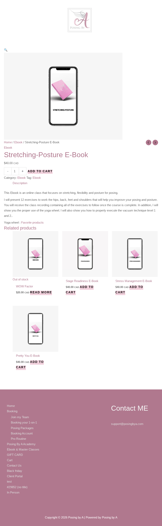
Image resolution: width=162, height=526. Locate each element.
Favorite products (32, 222)
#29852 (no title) (17, 487)
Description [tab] (20, 183)
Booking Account (22, 433)
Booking (12, 411)
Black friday (14, 470)
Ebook (18, 142)
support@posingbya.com (127, 424)
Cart (9, 460)
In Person (13, 492)
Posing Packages (22, 428)
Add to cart (40, 171)
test (9, 481)
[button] (6, 50)
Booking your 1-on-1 (24, 422)
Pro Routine (18, 438)
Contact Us (14, 465)
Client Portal (15, 476)
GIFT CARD (15, 454)
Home (8, 142)
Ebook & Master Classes (23, 449)
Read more (41, 292)
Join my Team (20, 417)
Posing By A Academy (21, 444)
